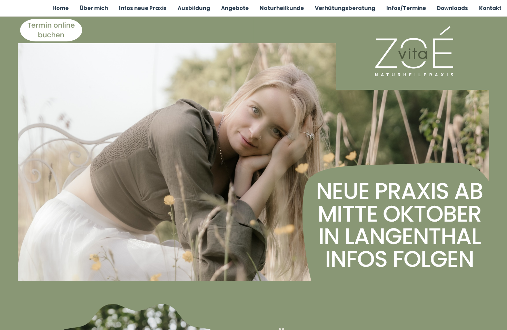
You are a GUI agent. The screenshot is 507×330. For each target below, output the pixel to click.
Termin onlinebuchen (51, 30)
